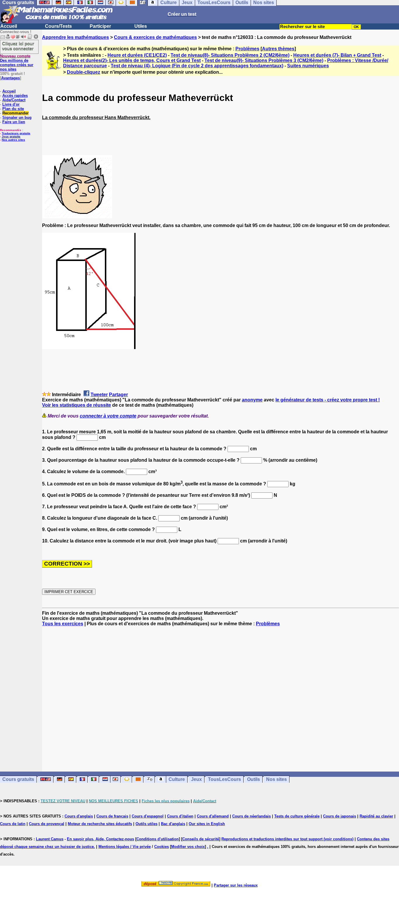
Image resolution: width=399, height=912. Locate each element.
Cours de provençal (46, 824)
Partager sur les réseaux (236, 885)
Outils (253, 779)
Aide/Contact (13, 100)
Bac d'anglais (173, 824)
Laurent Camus (49, 839)
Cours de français (112, 816)
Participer (100, 26)
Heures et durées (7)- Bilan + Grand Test (337, 55)
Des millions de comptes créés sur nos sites (16, 62)
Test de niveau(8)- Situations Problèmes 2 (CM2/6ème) (230, 55)
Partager (118, 394)
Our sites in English (207, 824)
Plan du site (13, 109)
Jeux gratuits (11, 136)
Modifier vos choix (188, 846)
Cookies (161, 846)
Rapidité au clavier (376, 816)
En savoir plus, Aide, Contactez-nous (100, 839)
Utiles (140, 26)
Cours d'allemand (213, 816)
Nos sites (276, 779)
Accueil (8, 26)
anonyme (252, 399)
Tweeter (99, 394)
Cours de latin (12, 824)
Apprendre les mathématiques (75, 37)
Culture (177, 779)
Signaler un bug (17, 117)
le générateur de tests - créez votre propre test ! (327, 399)
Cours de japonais (339, 816)
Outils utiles (146, 824)
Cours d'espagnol (148, 816)
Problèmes (247, 48)
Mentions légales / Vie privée (124, 846)
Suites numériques (308, 65)
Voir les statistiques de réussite (76, 405)
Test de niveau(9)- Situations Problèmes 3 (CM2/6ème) (263, 60)
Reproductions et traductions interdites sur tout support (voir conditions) (287, 839)
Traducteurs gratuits (16, 133)
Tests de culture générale (297, 816)
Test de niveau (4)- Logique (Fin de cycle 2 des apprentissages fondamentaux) (197, 65)
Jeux (196, 779)
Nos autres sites (13, 139)
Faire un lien (13, 122)
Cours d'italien (180, 816)
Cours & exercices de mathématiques (155, 37)
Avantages (10, 78)
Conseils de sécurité (200, 839)
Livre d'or (11, 104)
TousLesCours (224, 779)
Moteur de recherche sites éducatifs (100, 824)
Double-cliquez (83, 72)
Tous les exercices (62, 623)
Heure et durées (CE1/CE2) (137, 55)
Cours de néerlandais (251, 816)
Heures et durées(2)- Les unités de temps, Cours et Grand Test (132, 60)
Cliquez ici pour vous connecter (18, 46)
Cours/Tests (58, 26)
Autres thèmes (278, 48)
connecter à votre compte (108, 415)
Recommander (15, 113)
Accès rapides (15, 95)
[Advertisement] (220, 694)
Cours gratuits (18, 779)
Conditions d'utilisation (157, 839)
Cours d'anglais (79, 816)
